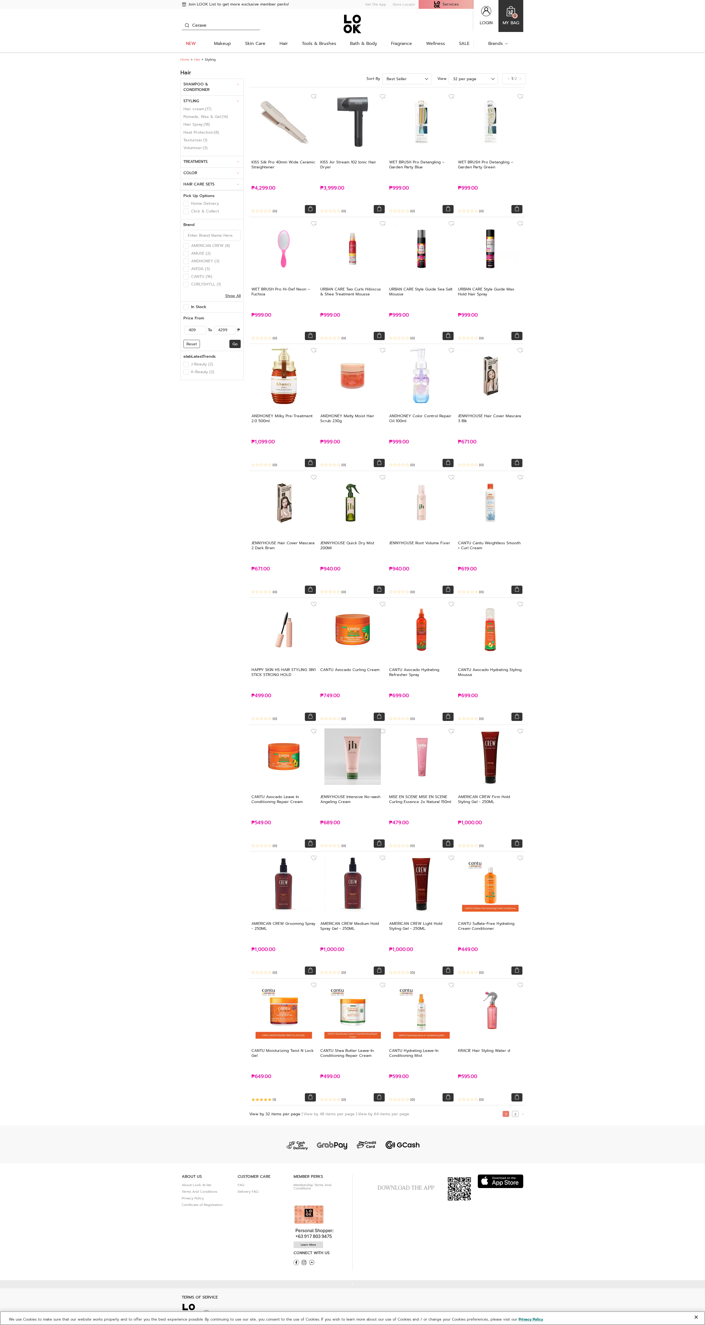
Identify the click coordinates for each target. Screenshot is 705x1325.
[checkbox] (186, 203)
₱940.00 (330, 569)
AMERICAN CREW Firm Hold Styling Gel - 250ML (484, 799)
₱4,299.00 (263, 188)
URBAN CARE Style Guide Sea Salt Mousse (420, 291)
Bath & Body (363, 43)
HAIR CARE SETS (199, 184)
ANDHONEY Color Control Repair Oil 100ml (420, 418)
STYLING (191, 101)
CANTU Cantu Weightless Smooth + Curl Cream (489, 545)
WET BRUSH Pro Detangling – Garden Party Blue (416, 164)
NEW (191, 43)
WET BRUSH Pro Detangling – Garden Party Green (485, 164)
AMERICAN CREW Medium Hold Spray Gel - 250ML (349, 926)
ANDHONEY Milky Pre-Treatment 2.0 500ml (282, 418)
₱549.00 (261, 823)
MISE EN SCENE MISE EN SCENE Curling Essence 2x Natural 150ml (420, 799)
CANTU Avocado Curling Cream (349, 670)
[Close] (696, 1317)
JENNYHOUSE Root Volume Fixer (419, 543)
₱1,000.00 (470, 823)
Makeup (222, 43)
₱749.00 (330, 696)
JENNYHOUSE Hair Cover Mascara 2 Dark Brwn (282, 545)
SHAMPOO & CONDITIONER (196, 87)
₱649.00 (261, 1076)
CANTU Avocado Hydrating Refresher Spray (414, 672)
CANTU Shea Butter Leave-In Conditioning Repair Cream (347, 1053)
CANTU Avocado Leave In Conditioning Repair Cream (277, 799)
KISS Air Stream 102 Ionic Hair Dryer (348, 164)
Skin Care (255, 43)
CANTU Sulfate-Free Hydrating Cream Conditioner (486, 926)
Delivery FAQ (248, 1191)
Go (235, 344)
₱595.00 (467, 1076)
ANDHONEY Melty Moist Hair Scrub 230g (347, 418)
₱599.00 (399, 1076)
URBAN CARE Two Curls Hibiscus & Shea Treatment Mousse (350, 291)
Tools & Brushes (319, 43)
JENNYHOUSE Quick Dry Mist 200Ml (347, 545)
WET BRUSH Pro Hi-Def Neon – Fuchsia (280, 291)
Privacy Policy (193, 1198)
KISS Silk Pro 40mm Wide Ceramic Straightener (283, 164)
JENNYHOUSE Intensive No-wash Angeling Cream (350, 799)
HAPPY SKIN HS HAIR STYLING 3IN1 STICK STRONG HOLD (283, 672)
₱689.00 (330, 823)
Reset (191, 344)
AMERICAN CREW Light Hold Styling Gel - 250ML (415, 926)
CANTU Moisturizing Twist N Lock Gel (282, 1053)
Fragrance (401, 43)
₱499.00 (261, 696)
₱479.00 (399, 823)
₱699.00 (399, 696)
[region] (352, 1318)
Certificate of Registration (202, 1204)
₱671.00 (467, 442)
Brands (495, 43)
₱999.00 (399, 188)
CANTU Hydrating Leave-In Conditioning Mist (413, 1053)
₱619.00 (467, 569)
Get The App (375, 4)
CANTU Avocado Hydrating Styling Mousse (490, 672)
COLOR (190, 173)
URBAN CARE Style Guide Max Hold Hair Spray (486, 291)
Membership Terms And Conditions (312, 1187)
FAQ (241, 1185)
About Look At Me (196, 1185)
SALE (464, 43)
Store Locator (404, 4)
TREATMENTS (195, 162)
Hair (284, 43)
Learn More (308, 1245)
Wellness (435, 43)
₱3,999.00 (332, 188)
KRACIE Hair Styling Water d (484, 1051)
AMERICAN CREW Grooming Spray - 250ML (283, 926)
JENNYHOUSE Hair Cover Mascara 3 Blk (489, 418)
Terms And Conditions (199, 1191)
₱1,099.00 (263, 442)
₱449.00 (468, 949)
